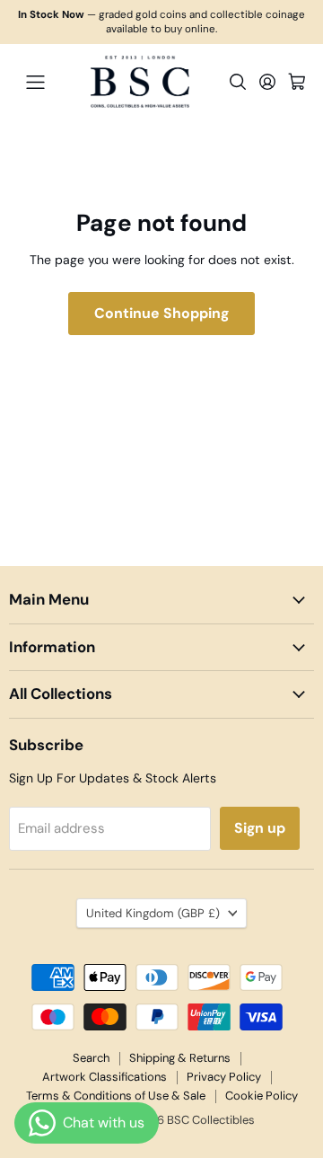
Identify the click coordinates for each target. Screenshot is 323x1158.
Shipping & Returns (180, 1057)
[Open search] (238, 82)
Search (91, 1057)
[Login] (267, 82)
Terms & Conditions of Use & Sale (115, 1095)
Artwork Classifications (104, 1076)
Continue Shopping (161, 313)
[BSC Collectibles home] (140, 82)
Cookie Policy (261, 1095)
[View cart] (297, 82)
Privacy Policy (224, 1076)
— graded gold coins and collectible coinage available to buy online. (161, 22)
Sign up (259, 827)
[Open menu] (35, 82)
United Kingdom (153, 913)
